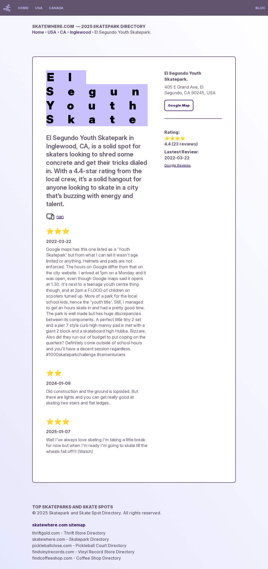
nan (60, 216)
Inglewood (80, 32)
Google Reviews (177, 165)
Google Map (179, 105)
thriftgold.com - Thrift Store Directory (68, 533)
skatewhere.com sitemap (58, 524)
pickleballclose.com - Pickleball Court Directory (79, 545)
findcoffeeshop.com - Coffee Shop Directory (76, 558)
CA (63, 32)
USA (38, 8)
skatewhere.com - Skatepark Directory (70, 539)
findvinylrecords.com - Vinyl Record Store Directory (83, 551)
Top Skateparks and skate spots (72, 506)
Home (23, 8)
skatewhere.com (89, 26)
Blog (260, 8)
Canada (56, 8)
